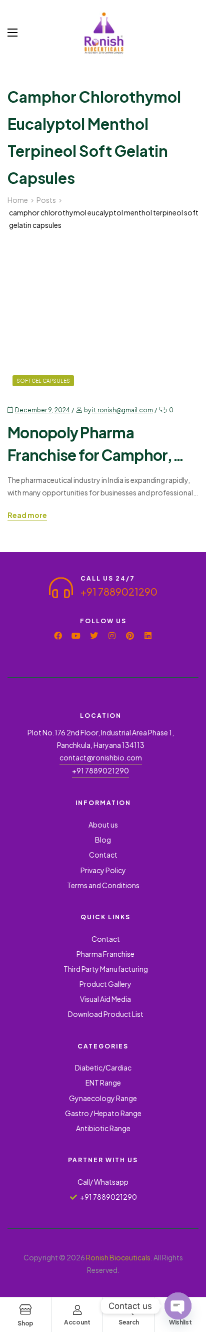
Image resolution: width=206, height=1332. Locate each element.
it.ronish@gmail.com (122, 410)
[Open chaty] (178, 1305)
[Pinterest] (130, 636)
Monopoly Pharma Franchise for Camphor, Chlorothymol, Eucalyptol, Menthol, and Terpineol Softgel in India (99, 444)
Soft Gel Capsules (43, 381)
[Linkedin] (148, 636)
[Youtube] (76, 636)
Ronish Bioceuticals (118, 1257)
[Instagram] (112, 636)
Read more (27, 515)
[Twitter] (94, 636)
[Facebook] (58, 636)
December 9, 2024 (42, 410)
